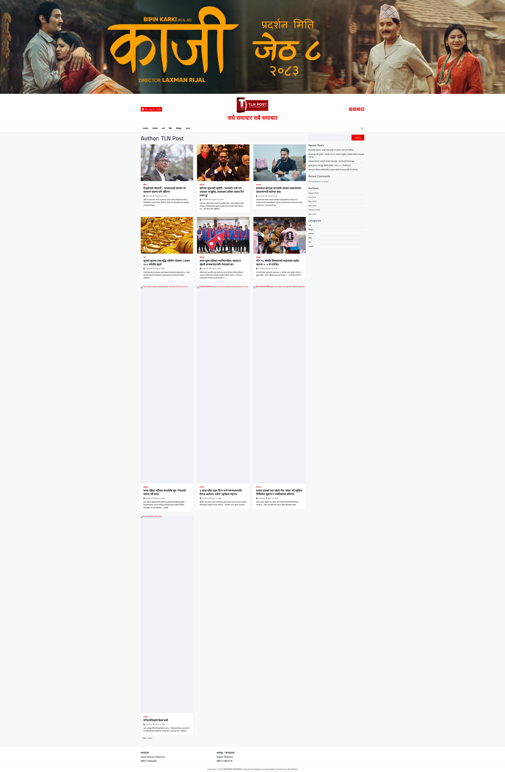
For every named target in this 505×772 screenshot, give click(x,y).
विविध (145, 185)
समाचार (155, 128)
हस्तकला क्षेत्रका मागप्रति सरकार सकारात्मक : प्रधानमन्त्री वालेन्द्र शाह (279, 190)
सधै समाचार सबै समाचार (253, 117)
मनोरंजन (258, 487)
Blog (188, 128)
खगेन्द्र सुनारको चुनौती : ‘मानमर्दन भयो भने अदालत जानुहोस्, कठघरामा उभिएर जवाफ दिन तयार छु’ (222, 191)
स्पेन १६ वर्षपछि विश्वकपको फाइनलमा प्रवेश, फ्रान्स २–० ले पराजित (278, 262)
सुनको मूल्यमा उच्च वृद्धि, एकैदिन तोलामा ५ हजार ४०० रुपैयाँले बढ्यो (166, 262)
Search (358, 137)
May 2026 (312, 201)
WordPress (292, 769)
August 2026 (313, 193)
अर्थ (163, 128)
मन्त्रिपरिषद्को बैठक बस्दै (155, 720)
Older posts (147, 738)
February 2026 (314, 209)
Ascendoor (270, 769)
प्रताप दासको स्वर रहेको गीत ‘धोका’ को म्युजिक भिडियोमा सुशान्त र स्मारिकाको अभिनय (279, 492)
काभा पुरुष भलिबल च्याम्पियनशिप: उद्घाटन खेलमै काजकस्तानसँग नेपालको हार (220, 262)
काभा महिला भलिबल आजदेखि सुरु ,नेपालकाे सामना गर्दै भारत (164, 492)
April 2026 (312, 205)
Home (145, 128)
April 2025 (312, 214)
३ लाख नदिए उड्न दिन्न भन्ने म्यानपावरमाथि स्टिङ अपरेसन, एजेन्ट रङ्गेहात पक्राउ (221, 492)
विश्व (170, 128)
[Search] (362, 128)
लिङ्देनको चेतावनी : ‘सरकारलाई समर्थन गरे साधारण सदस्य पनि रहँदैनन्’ (164, 190)
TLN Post (148, 196)
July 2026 (312, 197)
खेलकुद (178, 128)
